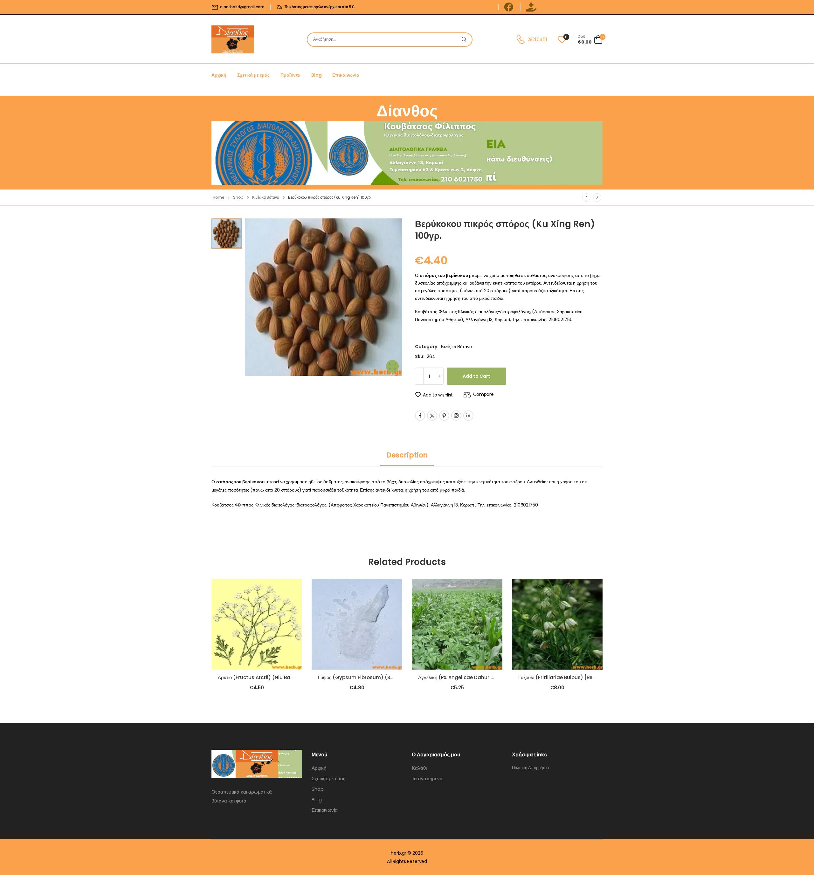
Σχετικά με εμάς (253, 75)
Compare (483, 394)
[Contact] (522, 39)
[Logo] (232, 39)
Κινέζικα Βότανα (265, 197)
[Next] (597, 197)
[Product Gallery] (392, 366)
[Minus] (419, 376)
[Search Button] (465, 39)
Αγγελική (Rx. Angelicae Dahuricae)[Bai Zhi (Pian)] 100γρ (486, 677)
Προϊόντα (290, 75)
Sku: (419, 356)
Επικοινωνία (345, 75)
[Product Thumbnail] (323, 297)
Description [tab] (407, 455)
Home (218, 197)
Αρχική (218, 75)
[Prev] (586, 197)
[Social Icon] (420, 415)
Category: (426, 346)
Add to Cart (476, 376)
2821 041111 (537, 39)
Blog (316, 75)
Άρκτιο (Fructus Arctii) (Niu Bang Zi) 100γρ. (269, 677)
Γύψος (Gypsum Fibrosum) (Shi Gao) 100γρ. (371, 677)
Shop (238, 197)
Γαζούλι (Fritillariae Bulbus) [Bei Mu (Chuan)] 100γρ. (580, 677)
